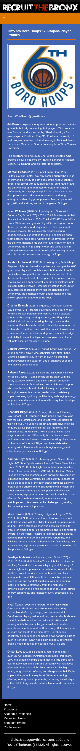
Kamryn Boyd (16, 459)
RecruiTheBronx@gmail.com (26, 116)
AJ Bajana (23, 163)
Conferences (12, 727)
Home (8, 705)
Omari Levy (14, 651)
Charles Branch (17, 305)
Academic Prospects (17, 713)
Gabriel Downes (17, 348)
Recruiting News (15, 718)
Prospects (10, 709)
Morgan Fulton (17, 171)
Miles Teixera (15, 514)
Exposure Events (15, 722)
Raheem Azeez (17, 372)
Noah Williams (16, 211)
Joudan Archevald (19, 262)
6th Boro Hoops (18, 124)
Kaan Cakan (15, 604)
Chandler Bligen (17, 411)
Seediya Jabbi (16, 557)
